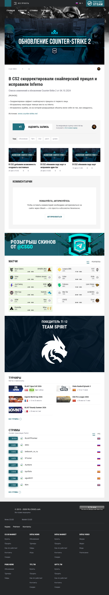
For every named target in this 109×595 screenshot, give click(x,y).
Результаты (96, 262)
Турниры (45, 10)
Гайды (32, 548)
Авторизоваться (54, 217)
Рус (99, 434)
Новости (22, 10)
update (55, 139)
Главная (11, 10)
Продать (8, 543)
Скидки (7, 557)
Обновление (23, 139)
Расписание (83, 552)
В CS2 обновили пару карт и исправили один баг (53, 166)
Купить (7, 539)
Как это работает (11, 548)
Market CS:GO (27, 519)
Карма (7, 527)
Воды (81, 548)
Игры (31, 552)
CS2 (39, 139)
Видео (81, 543)
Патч (33, 139)
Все (88, 262)
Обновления (34, 539)
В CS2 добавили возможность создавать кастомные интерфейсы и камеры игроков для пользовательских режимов (22, 166)
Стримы (34, 10)
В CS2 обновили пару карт (84, 164)
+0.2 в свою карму (70, 128)
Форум (81, 539)
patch (47, 139)
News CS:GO (9, 519)
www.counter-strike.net (27, 114)
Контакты (27, 527)
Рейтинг (16, 527)
